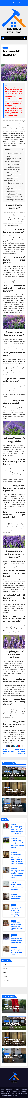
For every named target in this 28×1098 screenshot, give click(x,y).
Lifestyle (13, 824)
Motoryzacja (6, 980)
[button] (21, 38)
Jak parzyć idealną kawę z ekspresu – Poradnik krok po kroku (17, 898)
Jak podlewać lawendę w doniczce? (14, 194)
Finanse (5, 968)
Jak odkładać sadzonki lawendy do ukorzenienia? (14, 187)
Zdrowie (5, 984)
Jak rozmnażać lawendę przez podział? (13, 156)
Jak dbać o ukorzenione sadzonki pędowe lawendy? (14, 190)
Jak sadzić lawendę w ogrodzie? (12, 169)
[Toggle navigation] (13, 38)
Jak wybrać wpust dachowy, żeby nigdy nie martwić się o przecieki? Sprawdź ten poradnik (17, 844)
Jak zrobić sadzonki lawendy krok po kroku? (15, 184)
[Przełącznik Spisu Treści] (21, 150)
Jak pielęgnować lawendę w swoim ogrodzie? (14, 175)
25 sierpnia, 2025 (9, 1027)
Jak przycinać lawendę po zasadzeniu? (12, 178)
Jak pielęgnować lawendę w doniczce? (14, 193)
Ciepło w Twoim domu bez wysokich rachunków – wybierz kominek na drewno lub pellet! (17, 873)
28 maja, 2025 (8, 1060)
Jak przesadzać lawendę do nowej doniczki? (14, 197)
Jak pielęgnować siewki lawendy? (14, 167)
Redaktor (19, 1027)
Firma (4, 972)
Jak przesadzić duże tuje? (8, 751)
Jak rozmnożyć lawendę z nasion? (13, 161)
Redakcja (19, 1011)
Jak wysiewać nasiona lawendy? (14, 163)
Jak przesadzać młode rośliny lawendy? (13, 165)
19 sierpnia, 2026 (9, 1011)
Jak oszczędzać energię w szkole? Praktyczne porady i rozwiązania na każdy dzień (17, 926)
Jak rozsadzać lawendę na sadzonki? (15, 153)
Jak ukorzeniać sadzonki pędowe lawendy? (14, 159)
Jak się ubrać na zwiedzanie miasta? (19, 751)
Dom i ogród (5, 47)
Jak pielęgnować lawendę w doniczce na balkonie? (15, 200)
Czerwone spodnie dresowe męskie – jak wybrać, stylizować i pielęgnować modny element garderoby (17, 829)
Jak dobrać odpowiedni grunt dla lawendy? (14, 171)
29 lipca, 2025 (8, 1043)
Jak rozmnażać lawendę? (11, 152)
